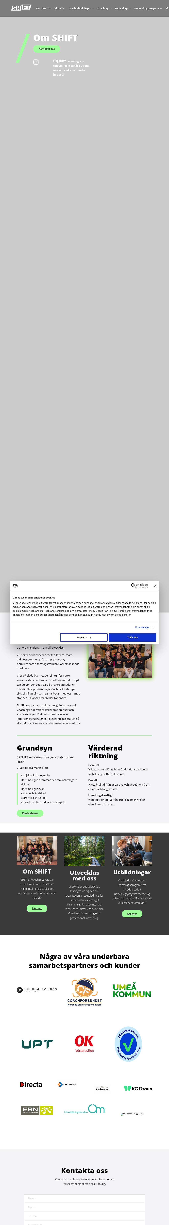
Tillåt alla (132, 637)
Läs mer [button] (37, 908)
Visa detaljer (142, 627)
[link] (21, 8)
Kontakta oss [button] (47, 48)
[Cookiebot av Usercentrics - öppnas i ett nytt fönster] (133, 585)
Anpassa (82, 637)
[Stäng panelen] (155, 586)
